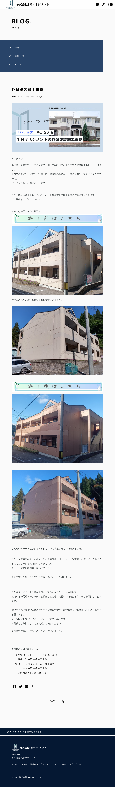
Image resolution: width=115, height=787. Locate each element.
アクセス (55, 764)
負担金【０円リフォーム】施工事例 (35, 664)
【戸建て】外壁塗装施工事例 (31, 659)
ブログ (39, 97)
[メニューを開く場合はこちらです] (110, 4)
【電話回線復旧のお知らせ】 (31, 673)
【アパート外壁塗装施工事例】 (32, 668)
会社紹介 (24, 764)
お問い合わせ (75, 764)
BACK (53, 701)
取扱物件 (45, 764)
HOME (15, 764)
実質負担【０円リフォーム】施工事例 (36, 655)
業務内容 (34, 764)
